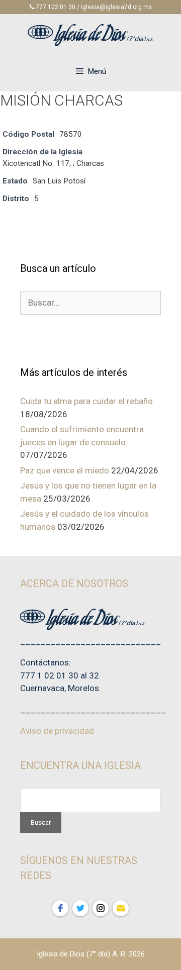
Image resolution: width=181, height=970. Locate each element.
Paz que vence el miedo (64, 470)
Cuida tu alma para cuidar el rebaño (86, 401)
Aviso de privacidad (57, 731)
